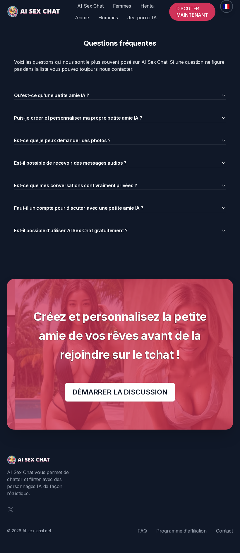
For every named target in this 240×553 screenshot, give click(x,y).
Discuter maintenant (192, 12)
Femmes (122, 6)
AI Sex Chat (90, 6)
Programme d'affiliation (181, 531)
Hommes (108, 17)
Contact (224, 531)
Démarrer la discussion (119, 392)
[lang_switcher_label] (226, 6)
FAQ (142, 531)
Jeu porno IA (142, 17)
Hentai (147, 6)
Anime (82, 17)
